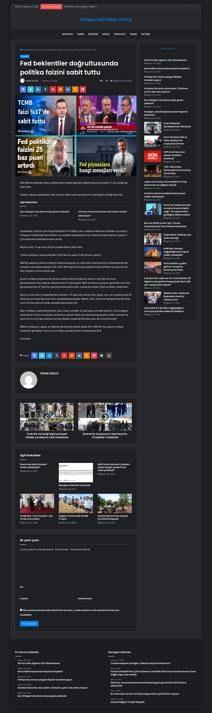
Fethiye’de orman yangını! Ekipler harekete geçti (87, 6)
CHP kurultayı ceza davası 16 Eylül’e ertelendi (174, 155)
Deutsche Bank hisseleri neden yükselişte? (33, 466)
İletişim (145, 34)
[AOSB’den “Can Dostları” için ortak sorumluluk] (37, 503)
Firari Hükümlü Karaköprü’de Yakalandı (177, 125)
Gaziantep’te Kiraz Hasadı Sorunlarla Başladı (113, 517)
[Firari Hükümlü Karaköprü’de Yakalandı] (152, 127)
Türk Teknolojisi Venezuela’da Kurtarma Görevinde (177, 170)
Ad (22, 587)
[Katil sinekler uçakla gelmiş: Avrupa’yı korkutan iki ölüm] (152, 267)
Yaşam (133, 34)
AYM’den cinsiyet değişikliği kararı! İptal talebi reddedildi (176, 252)
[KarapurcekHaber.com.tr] (106, 19)
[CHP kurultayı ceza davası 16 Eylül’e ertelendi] (152, 156)
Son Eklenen (168, 48)
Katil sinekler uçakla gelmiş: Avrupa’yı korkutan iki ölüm (175, 266)
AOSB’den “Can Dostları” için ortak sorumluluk (36, 517)
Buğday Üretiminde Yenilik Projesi (73, 517)
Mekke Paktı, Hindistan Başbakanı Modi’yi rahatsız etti (176, 296)
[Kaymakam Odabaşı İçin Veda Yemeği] (152, 239)
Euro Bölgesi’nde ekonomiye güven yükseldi (44, 211)
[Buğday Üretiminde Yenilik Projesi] (76, 503)
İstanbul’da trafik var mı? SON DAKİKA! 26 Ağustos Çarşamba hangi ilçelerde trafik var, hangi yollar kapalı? (167, 281)
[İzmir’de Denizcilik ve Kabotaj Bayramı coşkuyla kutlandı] (152, 141)
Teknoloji (119, 34)
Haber (80, 34)
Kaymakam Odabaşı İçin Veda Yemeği (177, 236)
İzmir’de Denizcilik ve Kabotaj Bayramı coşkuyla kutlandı (175, 140)
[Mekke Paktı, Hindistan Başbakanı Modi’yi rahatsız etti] (152, 297)
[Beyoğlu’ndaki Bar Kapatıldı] (76, 472)
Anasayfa (67, 34)
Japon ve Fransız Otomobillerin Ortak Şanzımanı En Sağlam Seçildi (165, 183)
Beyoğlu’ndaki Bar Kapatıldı (74, 485)
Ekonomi (93, 34)
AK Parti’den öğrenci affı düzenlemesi (165, 60)
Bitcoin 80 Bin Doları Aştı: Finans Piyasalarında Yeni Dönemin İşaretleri (165, 225)
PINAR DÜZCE (32, 81)
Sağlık (106, 34)
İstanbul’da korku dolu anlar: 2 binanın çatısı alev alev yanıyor (166, 90)
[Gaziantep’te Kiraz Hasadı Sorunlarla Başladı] (115, 503)
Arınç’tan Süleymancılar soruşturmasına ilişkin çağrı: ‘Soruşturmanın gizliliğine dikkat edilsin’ (177, 209)
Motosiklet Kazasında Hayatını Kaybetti (167, 68)
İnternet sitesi (85, 598)
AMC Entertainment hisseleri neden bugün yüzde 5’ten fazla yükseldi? (114, 467)
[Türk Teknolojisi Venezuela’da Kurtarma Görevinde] (152, 171)
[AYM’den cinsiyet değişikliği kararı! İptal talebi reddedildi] (152, 253)
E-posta (24, 598)
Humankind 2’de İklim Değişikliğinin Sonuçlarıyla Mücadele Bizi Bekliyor (164, 309)
